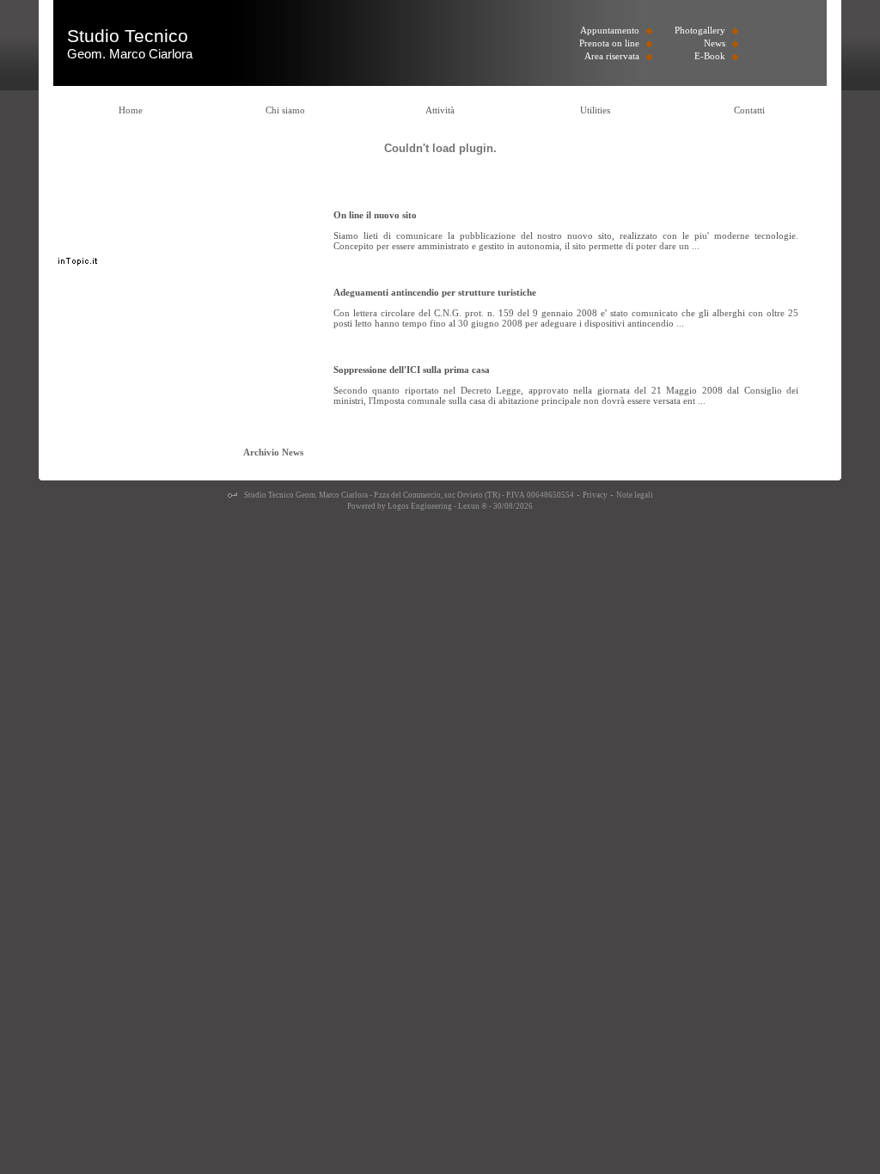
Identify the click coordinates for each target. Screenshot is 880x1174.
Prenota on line (609, 43)
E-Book (709, 56)
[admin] (232, 496)
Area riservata (611, 56)
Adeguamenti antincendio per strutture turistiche (434, 292)
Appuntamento (609, 30)
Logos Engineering (420, 506)
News (714, 43)
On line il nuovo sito (375, 215)
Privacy (595, 495)
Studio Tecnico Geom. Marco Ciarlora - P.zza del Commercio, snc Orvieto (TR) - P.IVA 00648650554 (408, 495)
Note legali (634, 495)
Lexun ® (472, 506)
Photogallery (700, 30)
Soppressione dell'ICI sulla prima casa (411, 369)
